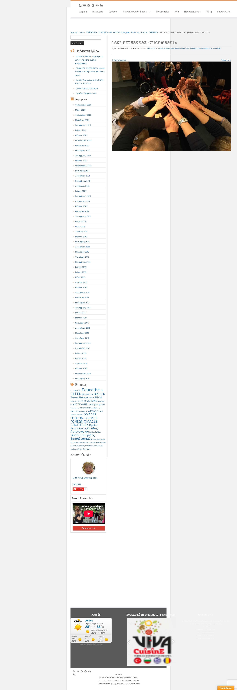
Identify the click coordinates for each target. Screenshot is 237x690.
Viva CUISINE (89, 400)
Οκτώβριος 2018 (82, 257)
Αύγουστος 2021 (82, 186)
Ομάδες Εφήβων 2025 (86, 93)
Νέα (177, 11)
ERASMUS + (87, 394)
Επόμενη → (226, 60)
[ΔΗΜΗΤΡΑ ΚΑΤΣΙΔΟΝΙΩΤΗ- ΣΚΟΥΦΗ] (88, 467)
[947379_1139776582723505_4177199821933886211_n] (171, 106)
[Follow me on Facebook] (90, 5)
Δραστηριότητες (95, 404)
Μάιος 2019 (80, 226)
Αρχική (83, 11)
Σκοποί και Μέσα (99, 439)
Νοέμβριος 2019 (82, 211)
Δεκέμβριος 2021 (82, 176)
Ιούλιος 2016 (80, 353)
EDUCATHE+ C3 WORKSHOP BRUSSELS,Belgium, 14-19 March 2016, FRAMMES (122, 32)
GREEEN (99, 394)
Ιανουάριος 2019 (82, 242)
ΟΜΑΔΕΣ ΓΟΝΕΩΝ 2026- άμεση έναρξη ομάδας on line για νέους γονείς (90, 71)
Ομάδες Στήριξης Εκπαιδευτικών (82, 436)
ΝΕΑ (101, 411)
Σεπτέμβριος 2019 (83, 216)
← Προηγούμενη (119, 60)
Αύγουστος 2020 (82, 201)
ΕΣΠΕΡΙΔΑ (89, 408)
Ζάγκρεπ (97, 408)
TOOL (79, 401)
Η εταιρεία (97, 11)
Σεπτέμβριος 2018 (83, 262)
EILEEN (75, 394)
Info (91, 498)
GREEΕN (91, 398)
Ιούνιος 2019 (80, 221)
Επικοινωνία (223, 11)
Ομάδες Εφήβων (95, 432)
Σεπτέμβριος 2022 (83, 155)
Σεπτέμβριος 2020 (83, 196)
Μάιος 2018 (80, 277)
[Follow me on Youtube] (98, 5)
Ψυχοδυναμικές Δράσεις (136, 11)
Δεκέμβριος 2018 (82, 247)
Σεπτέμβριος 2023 (83, 125)
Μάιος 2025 (80, 110)
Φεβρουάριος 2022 (83, 166)
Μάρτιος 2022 (81, 160)
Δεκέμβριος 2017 (82, 292)
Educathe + (92, 389)
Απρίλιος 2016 (81, 363)
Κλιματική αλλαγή (83, 411)
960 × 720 (151, 48)
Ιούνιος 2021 (80, 191)
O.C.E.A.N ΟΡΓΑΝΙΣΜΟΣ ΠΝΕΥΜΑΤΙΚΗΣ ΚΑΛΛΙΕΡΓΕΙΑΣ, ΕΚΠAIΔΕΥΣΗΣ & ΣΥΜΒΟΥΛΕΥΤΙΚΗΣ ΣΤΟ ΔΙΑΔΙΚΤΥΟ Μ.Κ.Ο (118, 678)
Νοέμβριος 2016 (82, 333)
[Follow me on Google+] (94, 5)
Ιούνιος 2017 (80, 313)
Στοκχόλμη (74, 442)
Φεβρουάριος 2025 (83, 115)
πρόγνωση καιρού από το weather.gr (91, 644)
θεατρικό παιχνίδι (100, 442)
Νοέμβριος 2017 (82, 297)
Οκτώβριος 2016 (82, 338)
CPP (79, 390)
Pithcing (73, 401)
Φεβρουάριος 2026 (83, 105)
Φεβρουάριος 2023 (83, 140)
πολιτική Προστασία (83, 449)
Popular (83, 498)
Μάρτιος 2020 (81, 206)
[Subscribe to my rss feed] (81, 5)
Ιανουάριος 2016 (82, 378)
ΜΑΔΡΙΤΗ (94, 411)
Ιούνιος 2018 (80, 272)
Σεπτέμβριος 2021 (83, 181)
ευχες (91, 442)
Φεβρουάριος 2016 (83, 373)
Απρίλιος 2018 (81, 282)
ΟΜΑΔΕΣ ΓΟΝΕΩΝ (76, 415)
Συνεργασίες (162, 11)
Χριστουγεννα (83, 442)
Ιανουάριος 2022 (82, 171)
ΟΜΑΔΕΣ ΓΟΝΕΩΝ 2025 (87, 88)
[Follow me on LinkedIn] (102, 5)
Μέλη (209, 11)
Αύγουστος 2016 (82, 348)
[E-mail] (85, 5)
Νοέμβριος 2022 (82, 145)
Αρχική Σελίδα (77, 32)
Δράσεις (113, 11)
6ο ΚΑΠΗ (73, 391)
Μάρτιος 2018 (81, 287)
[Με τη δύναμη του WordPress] (111, 683)
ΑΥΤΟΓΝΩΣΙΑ (80, 404)
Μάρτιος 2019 (81, 237)
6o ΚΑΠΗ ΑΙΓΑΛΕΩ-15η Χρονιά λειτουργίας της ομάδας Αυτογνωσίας (89, 59)
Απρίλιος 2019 (81, 231)
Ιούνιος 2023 (80, 130)
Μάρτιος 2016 (81, 368)
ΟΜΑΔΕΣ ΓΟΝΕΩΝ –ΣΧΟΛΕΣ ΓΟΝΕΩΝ (83, 418)
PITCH (98, 397)
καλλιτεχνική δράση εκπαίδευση (81, 446)
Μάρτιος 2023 (81, 135)
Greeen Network (79, 397)
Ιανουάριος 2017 (82, 323)
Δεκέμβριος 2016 (82, 328)
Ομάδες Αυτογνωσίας (84, 430)
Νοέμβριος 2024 (82, 120)
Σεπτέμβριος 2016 (83, 343)
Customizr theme (134, 684)
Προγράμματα (191, 11)
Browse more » (88, 528)
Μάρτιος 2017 (81, 318)
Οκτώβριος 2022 (82, 150)
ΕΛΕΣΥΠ (83, 408)
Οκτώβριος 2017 (82, 302)
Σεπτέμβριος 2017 (82, 307)
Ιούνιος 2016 (80, 358)
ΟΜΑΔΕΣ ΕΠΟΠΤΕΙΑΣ (84, 423)
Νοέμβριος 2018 (82, 252)
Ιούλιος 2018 (80, 267)
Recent (75, 498)
